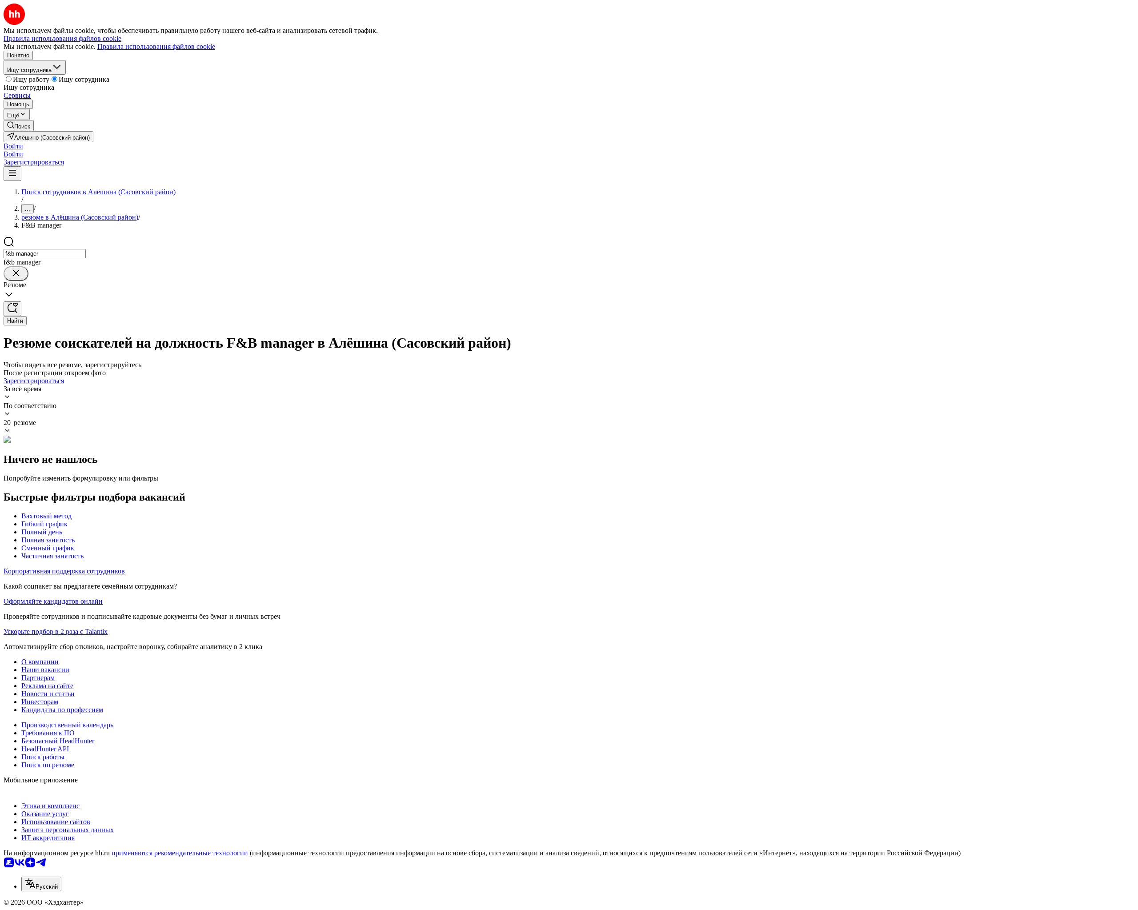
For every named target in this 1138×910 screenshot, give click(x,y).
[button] (13, 146)
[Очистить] (16, 273)
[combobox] (45, 253)
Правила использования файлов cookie (156, 46)
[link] (19, 125)
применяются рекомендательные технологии (180, 853)
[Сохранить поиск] (12, 308)
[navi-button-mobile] (12, 173)
